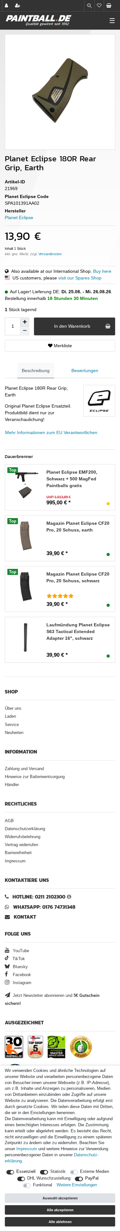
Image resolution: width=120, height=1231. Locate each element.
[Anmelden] (7, 5)
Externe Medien (94, 1171)
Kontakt (25, 917)
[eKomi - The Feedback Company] (81, 1047)
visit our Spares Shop (79, 277)
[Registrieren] (18, 5)
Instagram (21, 983)
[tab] (35, 370)
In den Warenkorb (72, 326)
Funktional (42, 1185)
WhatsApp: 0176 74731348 (44, 907)
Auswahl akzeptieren (60, 1198)
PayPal (92, 1178)
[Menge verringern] (24, 330)
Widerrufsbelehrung (22, 837)
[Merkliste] (99, 5)
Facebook (21, 975)
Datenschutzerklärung (25, 829)
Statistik (58, 1171)
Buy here (102, 271)
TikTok (18, 959)
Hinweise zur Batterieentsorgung (35, 777)
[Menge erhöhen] (24, 321)
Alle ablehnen (60, 1222)
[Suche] (89, 5)
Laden (10, 716)
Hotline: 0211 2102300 (38, 896)
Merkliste (62, 345)
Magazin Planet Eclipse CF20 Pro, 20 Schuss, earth (77, 526)
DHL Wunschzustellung (48, 1178)
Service (12, 725)
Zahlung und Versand (24, 769)
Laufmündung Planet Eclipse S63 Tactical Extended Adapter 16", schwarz (78, 631)
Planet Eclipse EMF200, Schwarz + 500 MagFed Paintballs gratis (71, 479)
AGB (9, 821)
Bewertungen (84, 370)
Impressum (15, 861)
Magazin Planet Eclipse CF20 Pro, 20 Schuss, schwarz (77, 577)
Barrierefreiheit (18, 853)
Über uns (13, 708)
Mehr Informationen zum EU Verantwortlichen (51, 432)
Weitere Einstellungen (77, 1185)
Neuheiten (14, 732)
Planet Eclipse (19, 217)
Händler (12, 785)
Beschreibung (36, 370)
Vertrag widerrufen (21, 845)
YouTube (20, 951)
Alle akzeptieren (60, 1210)
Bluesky (20, 967)
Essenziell (26, 1171)
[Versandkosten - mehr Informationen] (50, 254)
